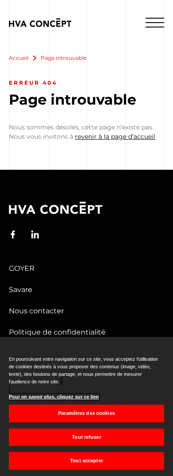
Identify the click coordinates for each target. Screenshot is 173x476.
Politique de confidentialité (57, 332)
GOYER (22, 268)
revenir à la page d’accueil (115, 136)
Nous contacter (36, 311)
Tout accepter (86, 460)
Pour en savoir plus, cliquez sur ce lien (54, 396)
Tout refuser (86, 437)
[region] (86, 406)
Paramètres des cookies (86, 413)
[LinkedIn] (35, 234)
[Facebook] (13, 234)
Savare (20, 289)
